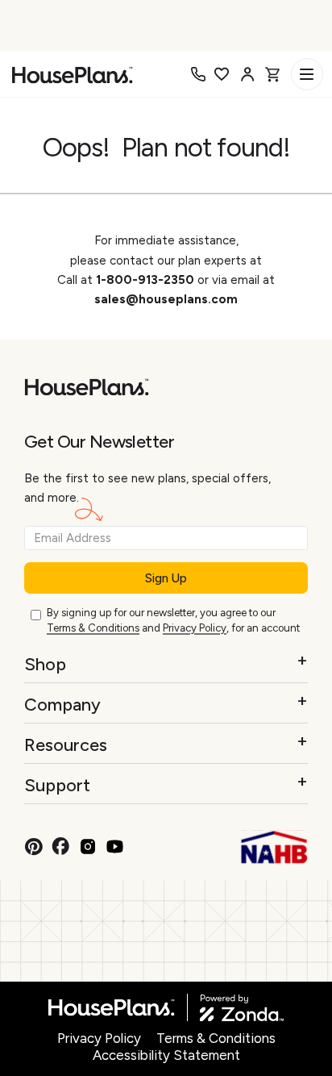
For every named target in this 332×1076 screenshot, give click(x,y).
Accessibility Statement (166, 1055)
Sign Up (166, 578)
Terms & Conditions (93, 628)
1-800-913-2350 (146, 280)
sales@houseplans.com (166, 299)
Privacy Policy (194, 628)
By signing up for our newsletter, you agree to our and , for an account (173, 620)
